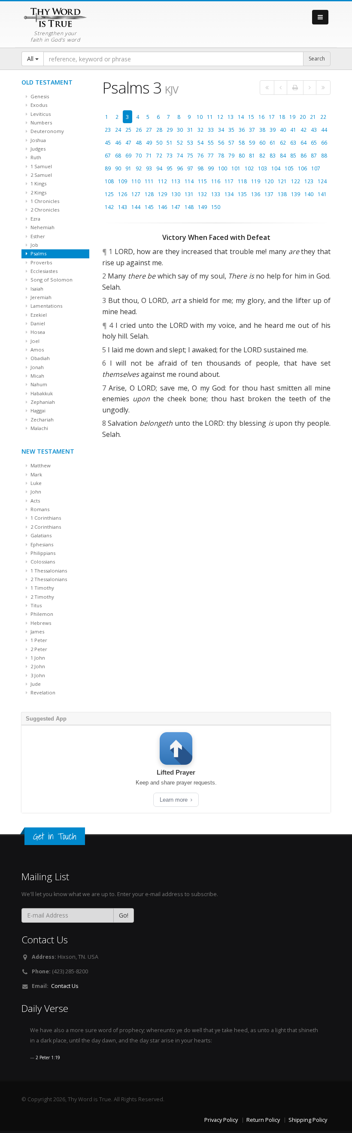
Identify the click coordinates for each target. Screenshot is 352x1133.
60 (262, 142)
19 (292, 116)
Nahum (38, 384)
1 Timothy (41, 588)
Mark (35, 474)
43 (314, 129)
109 (122, 181)
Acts (34, 500)
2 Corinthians (45, 527)
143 (122, 206)
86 (303, 155)
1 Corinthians (45, 518)
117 (229, 181)
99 (211, 168)
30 (180, 129)
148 (189, 206)
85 (293, 155)
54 (200, 142)
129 (162, 194)
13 (231, 116)
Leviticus (40, 114)
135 (242, 194)
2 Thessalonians (48, 579)
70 (139, 155)
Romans (39, 509)
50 (159, 142)
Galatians (40, 535)
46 (118, 142)
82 (262, 155)
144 (135, 206)
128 (149, 194)
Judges (37, 148)
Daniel (37, 323)
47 (128, 142)
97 (190, 168)
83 (273, 155)
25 (128, 129)
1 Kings (37, 183)
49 (149, 142)
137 (268, 194)
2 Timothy (41, 597)
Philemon (41, 614)
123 (308, 181)
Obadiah (39, 358)
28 (159, 129)
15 (251, 116)
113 (175, 181)
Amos (36, 349)
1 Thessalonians (48, 570)
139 (295, 194)
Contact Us (65, 986)
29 (170, 129)
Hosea (37, 332)
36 (242, 129)
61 (273, 142)
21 (313, 116)
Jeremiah (40, 297)
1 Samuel (40, 166)
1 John (37, 657)
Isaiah (36, 288)
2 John (37, 666)
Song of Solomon (51, 279)
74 (180, 155)
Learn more (174, 800)
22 (323, 116)
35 (231, 129)
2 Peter (38, 649)
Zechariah (41, 419)
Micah (36, 376)
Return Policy (263, 1120)
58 (242, 142)
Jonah (36, 367)
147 (175, 206)
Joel (34, 341)
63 (293, 142)
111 (149, 181)
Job (33, 245)
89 (108, 168)
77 (211, 155)
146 (162, 206)
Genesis (39, 96)
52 (180, 142)
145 (149, 206)
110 (135, 181)
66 (324, 142)
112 (162, 181)
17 (272, 116)
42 (303, 129)
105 (289, 168)
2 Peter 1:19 (48, 1057)
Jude (35, 684)
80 (242, 155)
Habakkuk (41, 393)
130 (175, 194)
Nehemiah (42, 227)
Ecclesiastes (43, 271)
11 (210, 116)
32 (200, 129)
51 (170, 142)
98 (200, 168)
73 (170, 155)
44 (324, 129)
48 (139, 142)
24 (118, 129)
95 (170, 168)
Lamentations (45, 306)
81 (252, 155)
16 (261, 116)
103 (262, 168)
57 (231, 142)
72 (159, 155)
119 (255, 181)
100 (222, 168)
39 (273, 129)
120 (268, 181)
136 (255, 194)
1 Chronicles (44, 201)
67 (108, 155)
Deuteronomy (46, 131)
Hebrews (40, 623)
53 (190, 142)
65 (314, 142)
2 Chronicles (44, 209)
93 (149, 168)
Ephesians (41, 544)
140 (308, 194)
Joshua (37, 140)
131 (189, 194)
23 (108, 129)
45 (108, 142)
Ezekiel (38, 315)
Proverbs (40, 262)
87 (314, 155)
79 (231, 155)
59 (252, 142)
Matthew (40, 465)
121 (282, 181)
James (36, 631)
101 (235, 168)
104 (275, 168)
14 (241, 116)
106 (302, 168)
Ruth (35, 157)
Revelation (42, 692)
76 (200, 155)
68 (118, 155)
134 (229, 194)
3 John (37, 675)
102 (249, 168)
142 (109, 206)
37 (252, 129)
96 (180, 168)
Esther (37, 236)
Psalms (37, 253)
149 (202, 206)
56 (221, 142)
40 (283, 129)
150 (215, 206)
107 (315, 168)
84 (283, 155)
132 (202, 194)
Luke (35, 483)
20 (303, 116)
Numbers (40, 122)
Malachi (38, 428)
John (35, 491)
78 (221, 155)
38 (262, 129)
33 (211, 129)
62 (283, 142)
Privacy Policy (221, 1120)
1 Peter (38, 640)
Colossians (42, 561)
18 (282, 116)
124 (322, 181)
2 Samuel (40, 175)
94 (159, 168)
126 (122, 194)
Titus (35, 605)
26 (139, 129)
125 (109, 194)
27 (149, 129)
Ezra (34, 218)
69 (128, 155)
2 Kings (37, 192)
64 (303, 142)
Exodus (38, 105)
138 (282, 194)
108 (109, 181)
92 (139, 168)
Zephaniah (42, 402)
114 (189, 181)
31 (190, 129)
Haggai (37, 410)
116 (215, 181)
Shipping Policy (307, 1120)
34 (221, 129)
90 (118, 168)
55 (211, 142)
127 (135, 194)
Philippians (42, 553)
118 (242, 181)
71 (149, 155)
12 (220, 116)
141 (322, 194)
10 (200, 116)
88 (324, 155)
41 (293, 129)
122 (295, 181)
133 (215, 194)
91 (128, 168)
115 (202, 181)
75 (190, 155)
